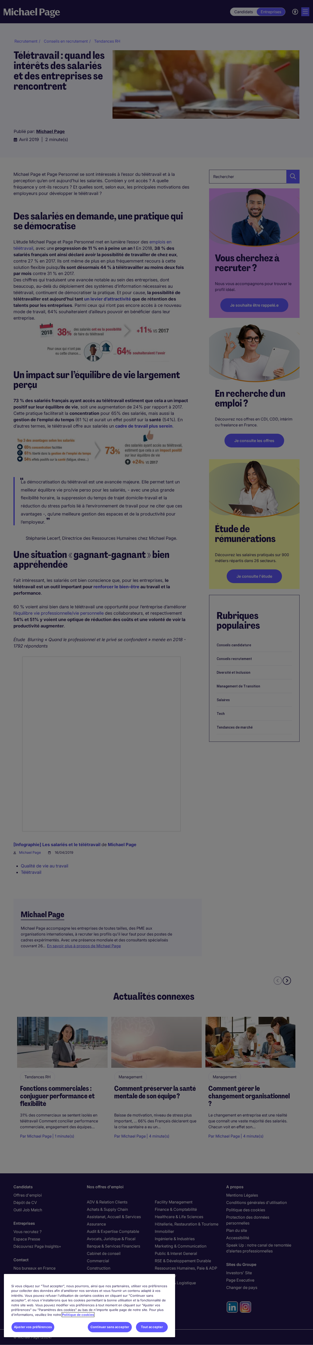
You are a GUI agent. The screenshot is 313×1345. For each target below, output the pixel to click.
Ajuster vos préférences (33, 1327)
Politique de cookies (78, 1315)
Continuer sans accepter (109, 1327)
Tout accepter (152, 1327)
